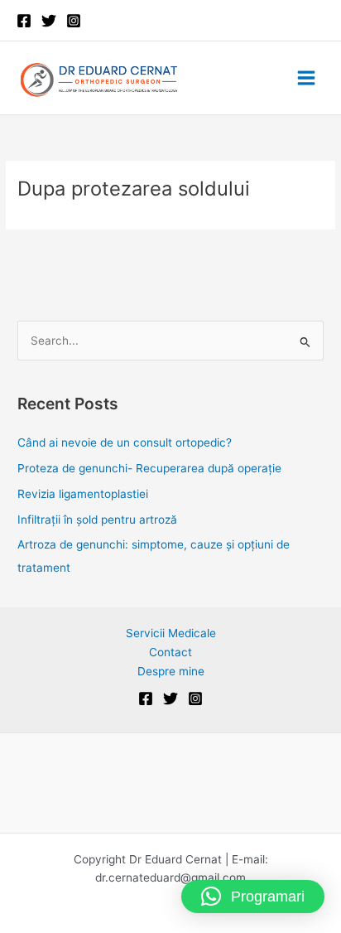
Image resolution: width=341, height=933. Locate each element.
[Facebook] (24, 20)
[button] (252, 896)
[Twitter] (48, 20)
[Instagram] (73, 20)
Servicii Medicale (171, 633)
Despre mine (170, 671)
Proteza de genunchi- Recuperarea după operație (149, 468)
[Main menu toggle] (306, 78)
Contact (170, 652)
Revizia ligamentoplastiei (82, 493)
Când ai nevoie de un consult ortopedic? (126, 442)
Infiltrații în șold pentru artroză (97, 519)
